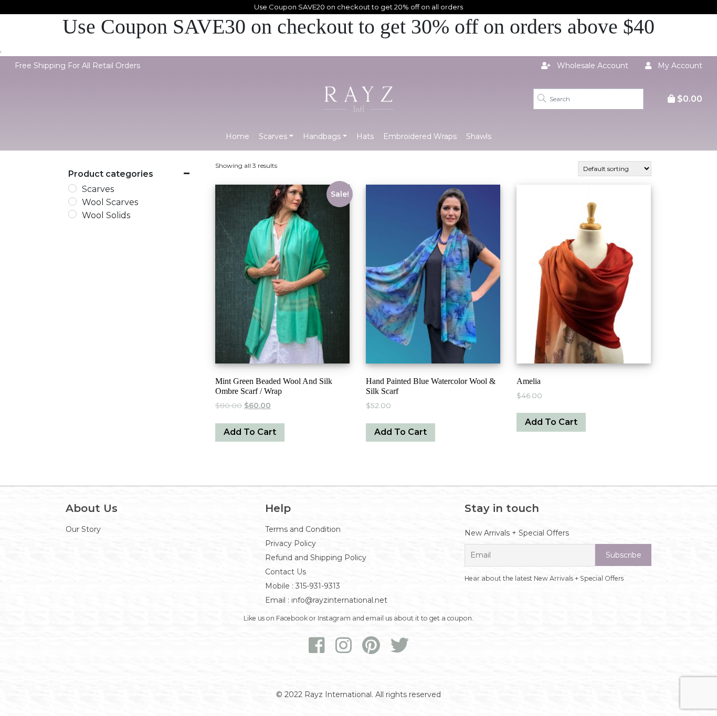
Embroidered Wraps (420, 136)
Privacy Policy (290, 543)
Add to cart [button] (250, 432)
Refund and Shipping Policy (315, 557)
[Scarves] (72, 188)
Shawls (478, 136)
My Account (679, 65)
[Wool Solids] (72, 214)
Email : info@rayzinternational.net (326, 600)
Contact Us (285, 571)
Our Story (83, 529)
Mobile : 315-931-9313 (302, 586)
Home (237, 136)
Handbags (322, 136)
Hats (365, 136)
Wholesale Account (591, 65)
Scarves (273, 136)
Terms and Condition (303, 529)
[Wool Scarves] (72, 201)
